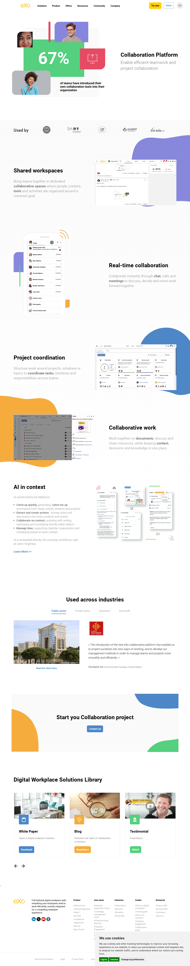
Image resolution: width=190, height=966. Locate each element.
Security (76, 926)
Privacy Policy (78, 959)
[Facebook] (48, 919)
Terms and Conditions (43, 959)
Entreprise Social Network (101, 922)
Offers (69, 5)
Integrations (78, 922)
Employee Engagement (99, 928)
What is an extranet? (139, 916)
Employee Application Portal (101, 907)
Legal (62, 959)
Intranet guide (141, 911)
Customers (160, 912)
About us (160, 915)
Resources (82, 5)
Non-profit (124, 610)
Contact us (95, 728)
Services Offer (162, 909)
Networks (119, 909)
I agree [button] (104, 959)
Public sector (59, 610)
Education (104, 610)
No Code (77, 915)
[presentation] (16, 866)
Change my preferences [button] (132, 959)
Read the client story (46, 668)
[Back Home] (25, 6)
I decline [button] (114, 959)
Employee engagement (140, 922)
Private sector (82, 610)
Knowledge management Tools (100, 914)
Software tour (79, 905)
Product (56, 5)
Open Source (78, 929)
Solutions (42, 5)
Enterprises (119, 915)
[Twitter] (39, 919)
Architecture (78, 919)
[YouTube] (43, 919)
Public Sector (120, 905)
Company (115, 5)
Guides (138, 900)
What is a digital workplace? (142, 907)
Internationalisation (81, 909)
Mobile (76, 912)
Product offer (161, 905)
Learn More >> (22, 551)
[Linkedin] (34, 919)
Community (99, 5)
